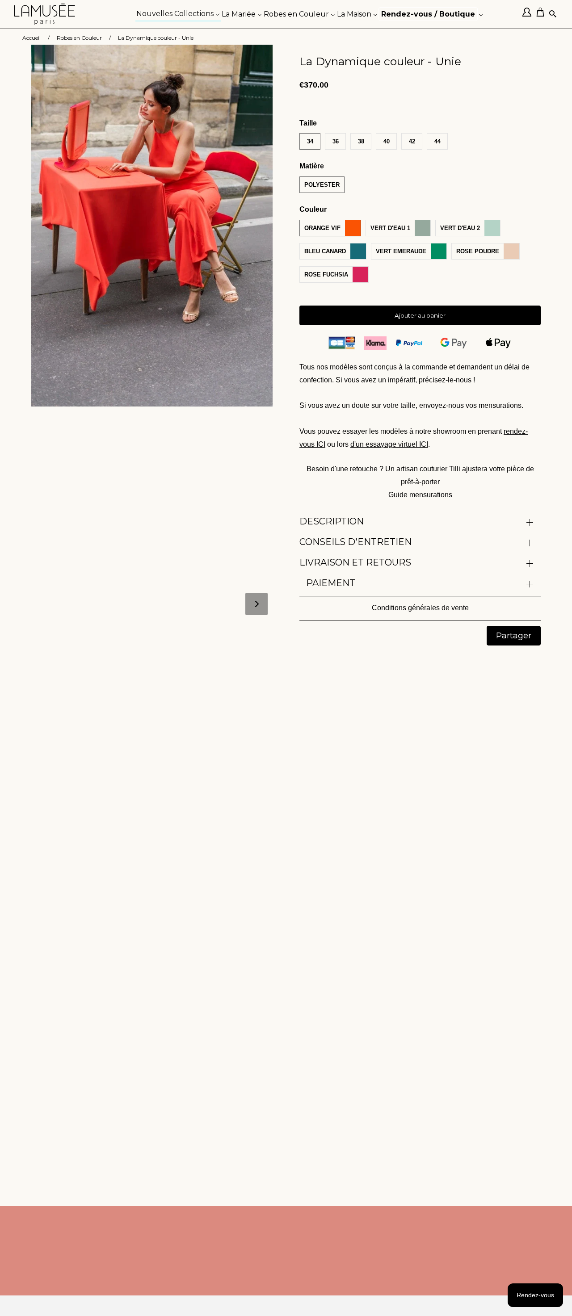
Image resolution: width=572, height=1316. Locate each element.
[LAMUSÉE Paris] (44, 14)
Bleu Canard (325, 251)
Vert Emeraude (401, 251)
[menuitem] (178, 13)
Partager (513, 636)
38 (361, 141)
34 (310, 141)
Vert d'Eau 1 (390, 228)
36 (335, 141)
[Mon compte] (529, 14)
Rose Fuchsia (326, 274)
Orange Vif (322, 228)
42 (412, 141)
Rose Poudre (477, 251)
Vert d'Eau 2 (460, 228)
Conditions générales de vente (420, 608)
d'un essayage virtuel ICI (389, 444)
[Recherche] (553, 14)
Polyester (322, 184)
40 (386, 141)
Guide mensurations (420, 495)
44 (437, 141)
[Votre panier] (542, 14)
